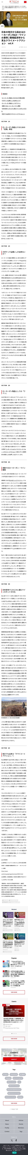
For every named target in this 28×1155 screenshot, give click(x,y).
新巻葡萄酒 (16, 670)
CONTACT (14, 1059)
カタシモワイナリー (14, 642)
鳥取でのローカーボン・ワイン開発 (11, 106)
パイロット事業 (6, 695)
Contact (7, 1131)
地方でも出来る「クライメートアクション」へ (13, 114)
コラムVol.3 (12, 77)
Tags (21, 1131)
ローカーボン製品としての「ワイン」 (11, 103)
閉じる (14, 1152)
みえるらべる (7, 339)
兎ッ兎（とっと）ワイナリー (16, 480)
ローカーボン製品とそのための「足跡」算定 (13, 98)
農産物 (20, 328)
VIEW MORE (14, 992)
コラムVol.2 (13, 177)
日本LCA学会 (16, 617)
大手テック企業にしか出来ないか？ (11, 101)
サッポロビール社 (10, 601)
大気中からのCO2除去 (14, 673)
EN (25, 2)
